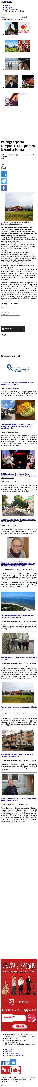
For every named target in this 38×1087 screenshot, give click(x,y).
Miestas (16, 388)
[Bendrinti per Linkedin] (4, 177)
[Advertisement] (19, 124)
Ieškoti (24, 17)
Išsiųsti (4, 335)
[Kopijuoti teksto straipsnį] (3, 164)
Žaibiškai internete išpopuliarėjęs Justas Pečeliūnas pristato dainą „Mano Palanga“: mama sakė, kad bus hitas (19, 476)
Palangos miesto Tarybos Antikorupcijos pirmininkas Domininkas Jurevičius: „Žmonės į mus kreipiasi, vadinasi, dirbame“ (18, 564)
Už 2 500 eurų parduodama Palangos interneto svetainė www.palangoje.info (17, 616)
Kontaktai (8, 7)
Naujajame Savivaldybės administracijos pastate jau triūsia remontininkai (18, 755)
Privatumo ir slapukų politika (14, 1055)
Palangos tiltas (18, 19)
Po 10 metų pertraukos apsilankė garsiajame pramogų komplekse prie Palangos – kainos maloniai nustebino (17, 426)
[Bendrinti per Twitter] (4, 184)
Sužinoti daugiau (12, 1081)
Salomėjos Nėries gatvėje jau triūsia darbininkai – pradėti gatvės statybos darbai (18, 521)
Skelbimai (8, 1051)
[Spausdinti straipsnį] (3, 170)
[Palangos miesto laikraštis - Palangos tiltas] (6, 2)
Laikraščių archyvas (11, 9)
